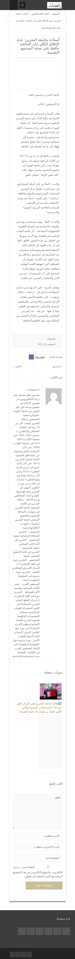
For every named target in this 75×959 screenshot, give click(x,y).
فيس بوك (39, 357)
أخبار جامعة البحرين (40, 13)
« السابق (57, 366)
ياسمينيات (51, 338)
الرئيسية (56, 13)
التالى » (17, 366)
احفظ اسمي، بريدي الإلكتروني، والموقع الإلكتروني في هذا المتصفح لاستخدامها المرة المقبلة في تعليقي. (38, 872)
